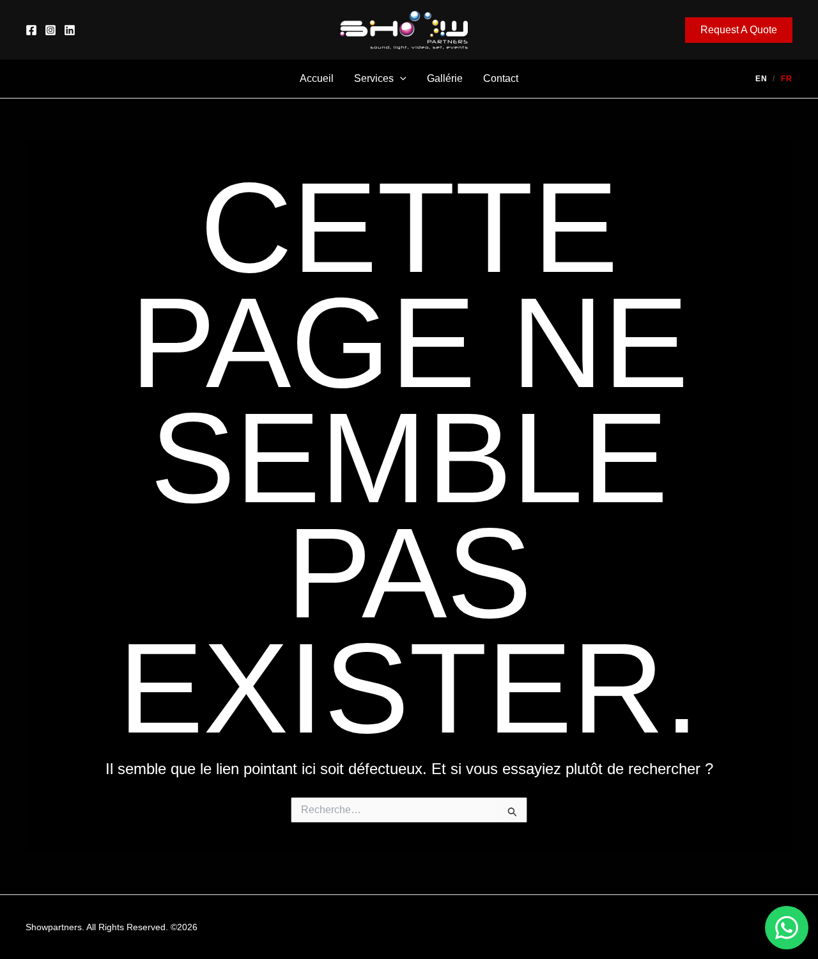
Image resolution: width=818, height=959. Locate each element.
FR (786, 78)
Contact (500, 78)
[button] (738, 30)
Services (374, 78)
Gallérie (445, 78)
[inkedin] (69, 30)
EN (761, 78)
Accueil (317, 78)
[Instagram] (50, 30)
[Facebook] (31, 30)
